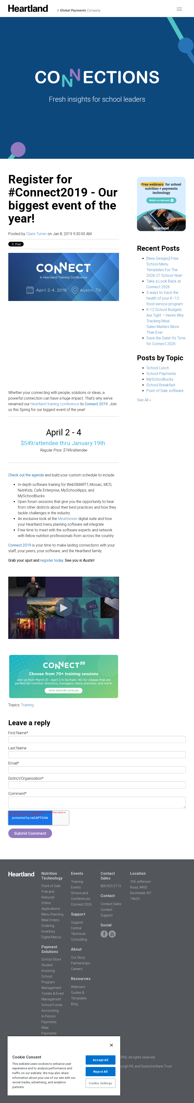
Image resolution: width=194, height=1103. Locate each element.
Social (106, 925)
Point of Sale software (165, 390)
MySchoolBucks (159, 379)
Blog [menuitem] (74, 1004)
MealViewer (67, 518)
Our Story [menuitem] (78, 957)
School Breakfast (160, 385)
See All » (144, 400)
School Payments (161, 373)
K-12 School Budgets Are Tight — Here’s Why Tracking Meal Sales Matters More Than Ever (165, 321)
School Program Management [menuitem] (51, 982)
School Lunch (157, 368)
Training (27, 705)
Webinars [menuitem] (78, 987)
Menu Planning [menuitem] (52, 914)
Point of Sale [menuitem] (50, 886)
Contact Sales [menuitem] (111, 904)
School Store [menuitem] (51, 959)
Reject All (100, 1071)
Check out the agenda (26, 475)
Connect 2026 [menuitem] (81, 904)
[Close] (111, 1045)
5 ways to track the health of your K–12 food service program (164, 298)
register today (51, 560)
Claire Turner (36, 234)
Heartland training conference (55, 404)
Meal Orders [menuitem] (50, 920)
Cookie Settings (100, 1083)
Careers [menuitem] (77, 969)
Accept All (100, 1060)
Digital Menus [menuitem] (51, 937)
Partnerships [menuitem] (80, 963)
